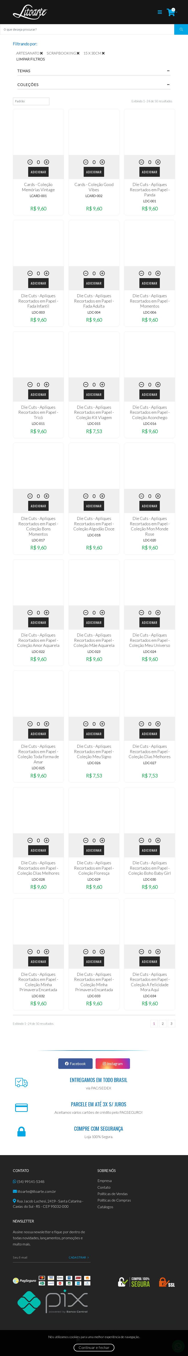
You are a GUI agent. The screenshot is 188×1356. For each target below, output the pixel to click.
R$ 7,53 (94, 431)
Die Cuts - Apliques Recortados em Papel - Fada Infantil (38, 300)
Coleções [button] (28, 85)
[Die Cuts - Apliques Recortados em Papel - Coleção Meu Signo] (94, 694)
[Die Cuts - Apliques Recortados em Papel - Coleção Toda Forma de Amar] (38, 694)
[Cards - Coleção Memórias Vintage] (38, 132)
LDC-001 (149, 201)
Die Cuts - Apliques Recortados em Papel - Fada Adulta (94, 300)
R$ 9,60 (38, 208)
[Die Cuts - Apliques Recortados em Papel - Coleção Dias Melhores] (149, 694)
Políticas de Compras (114, 1200)
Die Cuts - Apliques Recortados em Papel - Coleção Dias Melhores (150, 751)
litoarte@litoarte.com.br (37, 1191)
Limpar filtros (30, 59)
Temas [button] (23, 71)
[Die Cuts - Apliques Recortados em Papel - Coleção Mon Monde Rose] (149, 466)
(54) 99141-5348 (30, 1181)
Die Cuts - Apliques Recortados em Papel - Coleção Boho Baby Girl (149, 868)
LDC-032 (38, 996)
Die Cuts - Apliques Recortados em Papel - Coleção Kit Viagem (94, 412)
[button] (171, 12)
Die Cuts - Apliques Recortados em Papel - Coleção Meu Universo (149, 640)
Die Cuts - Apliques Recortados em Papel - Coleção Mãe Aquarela (94, 640)
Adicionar (38, 171)
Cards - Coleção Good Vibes (94, 187)
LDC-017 (38, 540)
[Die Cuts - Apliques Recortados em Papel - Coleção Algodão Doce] (94, 466)
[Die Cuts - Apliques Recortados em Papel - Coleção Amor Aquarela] (38, 582)
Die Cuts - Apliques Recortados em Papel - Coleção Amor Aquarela (38, 640)
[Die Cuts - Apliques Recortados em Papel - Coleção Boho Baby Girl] (149, 810)
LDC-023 (94, 652)
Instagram (115, 1063)
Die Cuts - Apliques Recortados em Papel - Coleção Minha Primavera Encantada (38, 982)
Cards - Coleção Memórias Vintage (38, 187)
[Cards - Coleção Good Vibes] (94, 132)
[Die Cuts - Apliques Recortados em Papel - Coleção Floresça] (94, 810)
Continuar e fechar (94, 1347)
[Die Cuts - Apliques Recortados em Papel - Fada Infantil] (38, 243)
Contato (104, 1187)
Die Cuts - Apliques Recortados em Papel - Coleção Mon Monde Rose (150, 526)
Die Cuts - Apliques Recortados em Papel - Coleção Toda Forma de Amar (38, 754)
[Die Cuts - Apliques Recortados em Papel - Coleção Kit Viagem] (94, 354)
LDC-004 (94, 312)
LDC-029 (94, 879)
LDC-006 (149, 312)
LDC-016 (149, 423)
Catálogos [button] (105, 1207)
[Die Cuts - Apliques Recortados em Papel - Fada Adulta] (94, 243)
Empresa (104, 1180)
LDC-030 (149, 879)
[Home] (30, 12)
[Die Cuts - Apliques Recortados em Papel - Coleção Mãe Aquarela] (94, 582)
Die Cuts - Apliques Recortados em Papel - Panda (150, 189)
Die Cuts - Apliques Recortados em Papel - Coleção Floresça (94, 868)
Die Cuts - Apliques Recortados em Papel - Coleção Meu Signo (94, 751)
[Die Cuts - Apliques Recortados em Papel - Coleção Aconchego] (149, 354)
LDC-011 (38, 423)
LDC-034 (149, 996)
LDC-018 (94, 535)
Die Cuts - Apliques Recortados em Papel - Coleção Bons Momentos (38, 526)
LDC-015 (94, 423)
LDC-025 (38, 768)
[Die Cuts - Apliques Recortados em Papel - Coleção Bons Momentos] (38, 466)
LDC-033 (94, 996)
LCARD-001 (38, 196)
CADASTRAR (77, 1257)
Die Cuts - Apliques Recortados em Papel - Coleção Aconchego (150, 412)
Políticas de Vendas (112, 1193)
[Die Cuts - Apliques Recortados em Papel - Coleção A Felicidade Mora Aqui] (149, 922)
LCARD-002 (94, 196)
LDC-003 (38, 312)
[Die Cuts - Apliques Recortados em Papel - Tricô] (38, 354)
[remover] (43, 53)
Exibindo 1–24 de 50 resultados (152, 101)
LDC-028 (38, 879)
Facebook (78, 1063)
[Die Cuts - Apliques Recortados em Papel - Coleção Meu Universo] (149, 582)
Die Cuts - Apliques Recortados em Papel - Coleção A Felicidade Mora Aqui (150, 982)
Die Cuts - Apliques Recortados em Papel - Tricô (38, 412)
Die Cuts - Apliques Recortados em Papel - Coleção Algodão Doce (93, 523)
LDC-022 (38, 652)
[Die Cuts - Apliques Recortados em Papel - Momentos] (149, 243)
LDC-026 (94, 763)
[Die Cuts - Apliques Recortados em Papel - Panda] (149, 132)
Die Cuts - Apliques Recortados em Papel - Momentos (150, 300)
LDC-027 (149, 763)
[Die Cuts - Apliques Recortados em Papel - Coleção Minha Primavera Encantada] (38, 922)
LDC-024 (149, 652)
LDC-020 (149, 540)
